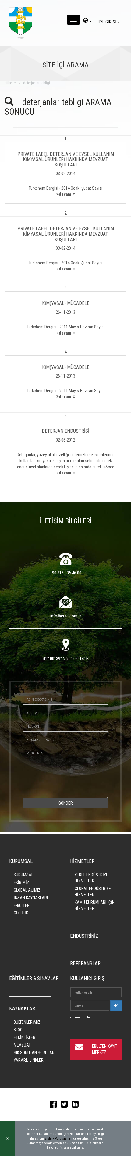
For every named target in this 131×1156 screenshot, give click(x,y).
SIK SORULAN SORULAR (34, 1052)
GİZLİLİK (21, 913)
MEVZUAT (22, 1045)
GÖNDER (65, 803)
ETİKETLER (11, 83)
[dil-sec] (87, 21)
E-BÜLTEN (22, 905)
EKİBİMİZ (21, 882)
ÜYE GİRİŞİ (107, 22)
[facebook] (55, 1105)
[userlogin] (116, 1005)
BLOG (18, 1029)
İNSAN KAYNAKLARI (31, 897)
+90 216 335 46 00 (65, 573)
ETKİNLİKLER (24, 1037)
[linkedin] (77, 1105)
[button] (65, 169)
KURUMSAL (23, 874)
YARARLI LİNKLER (29, 1060)
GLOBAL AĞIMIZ (27, 890)
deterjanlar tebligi (36, 83)
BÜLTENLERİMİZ (27, 1022)
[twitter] (66, 1105)
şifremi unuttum (81, 1017)
